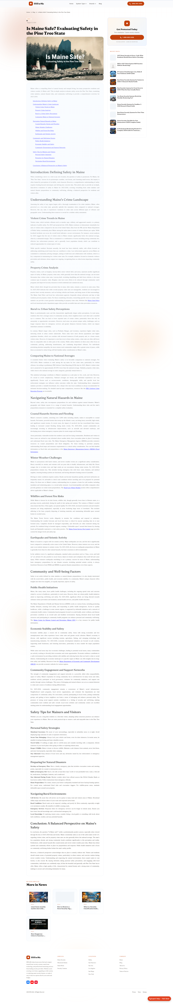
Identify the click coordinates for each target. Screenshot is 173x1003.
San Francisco (92, 962)
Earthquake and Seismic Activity (45, 134)
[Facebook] (28, 982)
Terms (139, 992)
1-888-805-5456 (128, 37)
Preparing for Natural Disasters (45, 158)
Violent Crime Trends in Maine (45, 107)
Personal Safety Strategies (43, 154)
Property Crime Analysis (43, 110)
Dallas (90, 960)
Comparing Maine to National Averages (47, 117)
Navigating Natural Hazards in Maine (44, 121)
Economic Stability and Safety (44, 144)
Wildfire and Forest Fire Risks (44, 130)
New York (91, 974)
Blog (100, 3)
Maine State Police (93, 300)
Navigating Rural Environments (45, 161)
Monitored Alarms (62, 962)
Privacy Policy (123, 968)
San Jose (91, 965)
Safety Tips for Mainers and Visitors (44, 152)
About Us (122, 965)
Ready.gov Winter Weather (72, 487)
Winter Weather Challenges (43, 127)
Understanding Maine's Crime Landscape (46, 104)
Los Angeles (92, 968)
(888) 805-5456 (137, 3)
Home (71, 3)
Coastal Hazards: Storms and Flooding (47, 124)
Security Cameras (62, 968)
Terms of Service (124, 971)
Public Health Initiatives (42, 141)
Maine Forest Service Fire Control (79, 529)
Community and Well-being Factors (44, 138)
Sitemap (145, 992)
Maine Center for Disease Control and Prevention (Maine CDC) (55, 620)
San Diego (91, 971)
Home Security (61, 960)
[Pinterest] (36, 982)
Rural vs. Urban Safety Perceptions (46, 113)
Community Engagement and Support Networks (50, 147)
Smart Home (60, 965)
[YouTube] (32, 982)
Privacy (134, 992)
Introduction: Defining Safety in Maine (45, 101)
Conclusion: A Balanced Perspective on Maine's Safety (50, 165)
